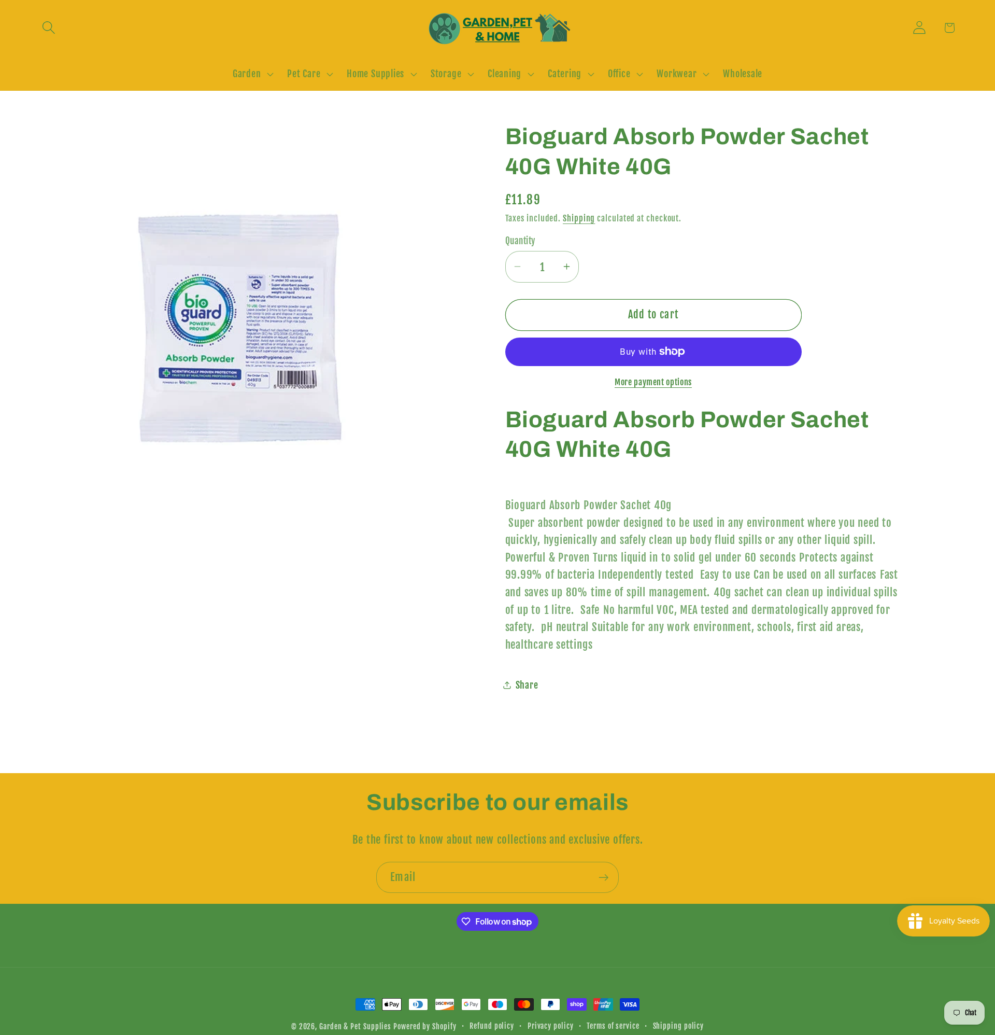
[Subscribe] (603, 877)
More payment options (653, 381)
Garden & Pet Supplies (355, 1026)
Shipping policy (678, 1026)
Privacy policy (551, 1026)
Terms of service (613, 1026)
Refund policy (492, 1026)
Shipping (579, 218)
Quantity (520, 240)
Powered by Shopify (424, 1026)
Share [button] (527, 685)
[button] (48, 28)
